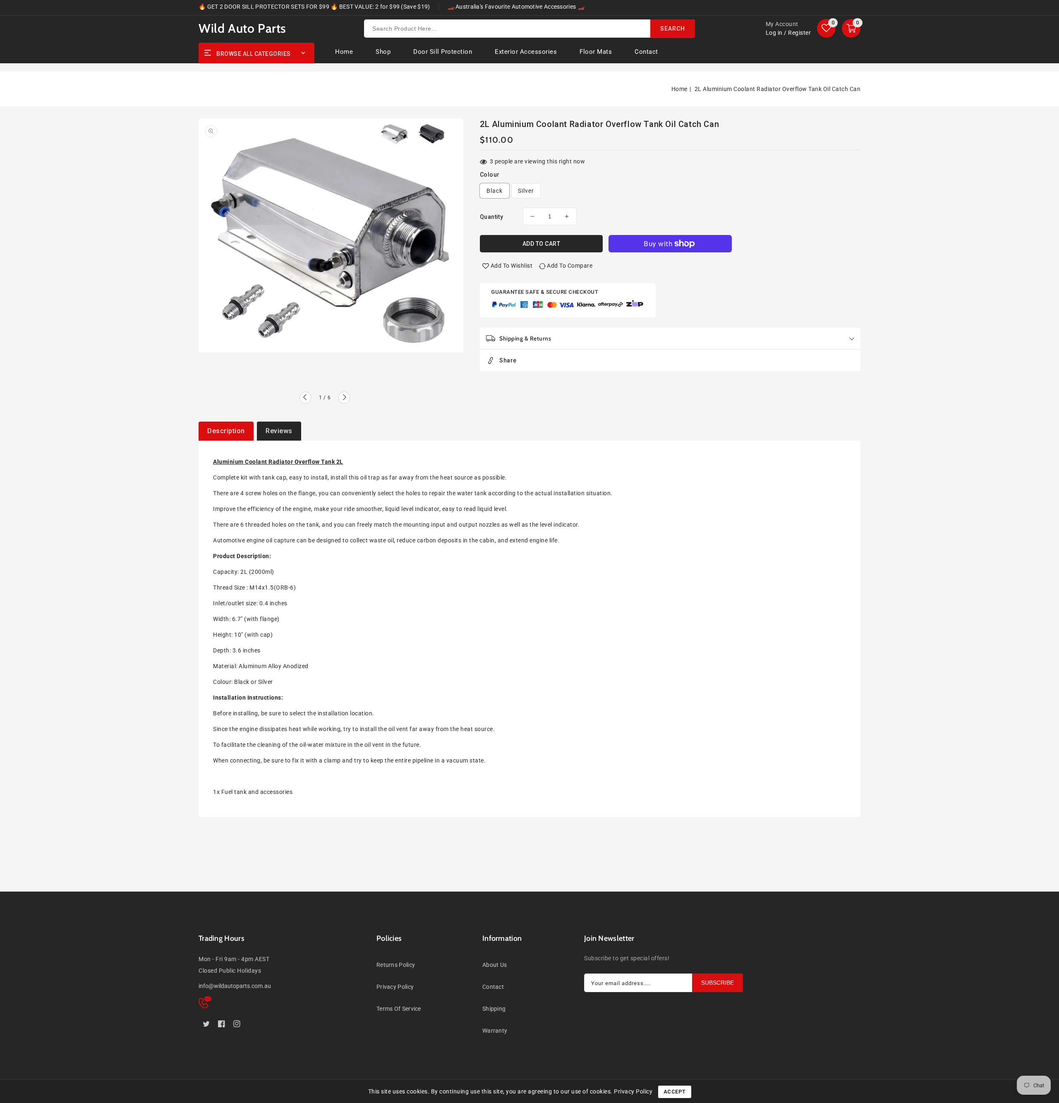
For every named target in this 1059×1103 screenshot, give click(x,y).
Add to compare (569, 265)
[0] (826, 28)
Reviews (279, 431)
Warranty (494, 1030)
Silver (526, 190)
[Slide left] (305, 397)
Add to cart (541, 243)
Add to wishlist (512, 265)
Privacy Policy (395, 986)
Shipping (494, 1008)
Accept (675, 1092)
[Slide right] (344, 397)
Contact (493, 986)
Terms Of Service (398, 1008)
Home (679, 89)
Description (226, 431)
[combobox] (529, 28)
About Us (494, 965)
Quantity (491, 216)
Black (494, 190)
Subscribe (717, 982)
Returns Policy (395, 965)
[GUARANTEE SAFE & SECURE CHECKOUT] (567, 305)
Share (508, 360)
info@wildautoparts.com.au (235, 986)
